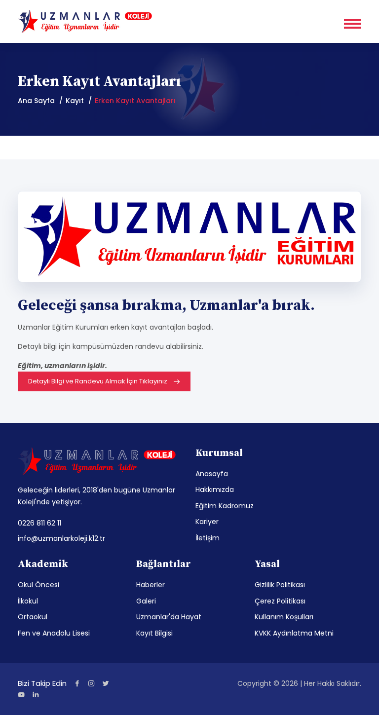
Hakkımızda (214, 489)
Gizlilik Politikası (280, 585)
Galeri (146, 601)
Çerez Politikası (280, 601)
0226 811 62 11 (39, 523)
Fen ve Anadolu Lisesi (54, 633)
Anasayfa (211, 474)
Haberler (150, 585)
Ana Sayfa (36, 101)
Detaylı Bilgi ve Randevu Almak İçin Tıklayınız (97, 381)
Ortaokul (32, 617)
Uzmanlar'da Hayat (168, 617)
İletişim (207, 538)
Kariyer (207, 522)
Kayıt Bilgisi (154, 633)
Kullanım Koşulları (284, 617)
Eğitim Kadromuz (224, 506)
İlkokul (28, 601)
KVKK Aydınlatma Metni (294, 633)
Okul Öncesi (38, 585)
